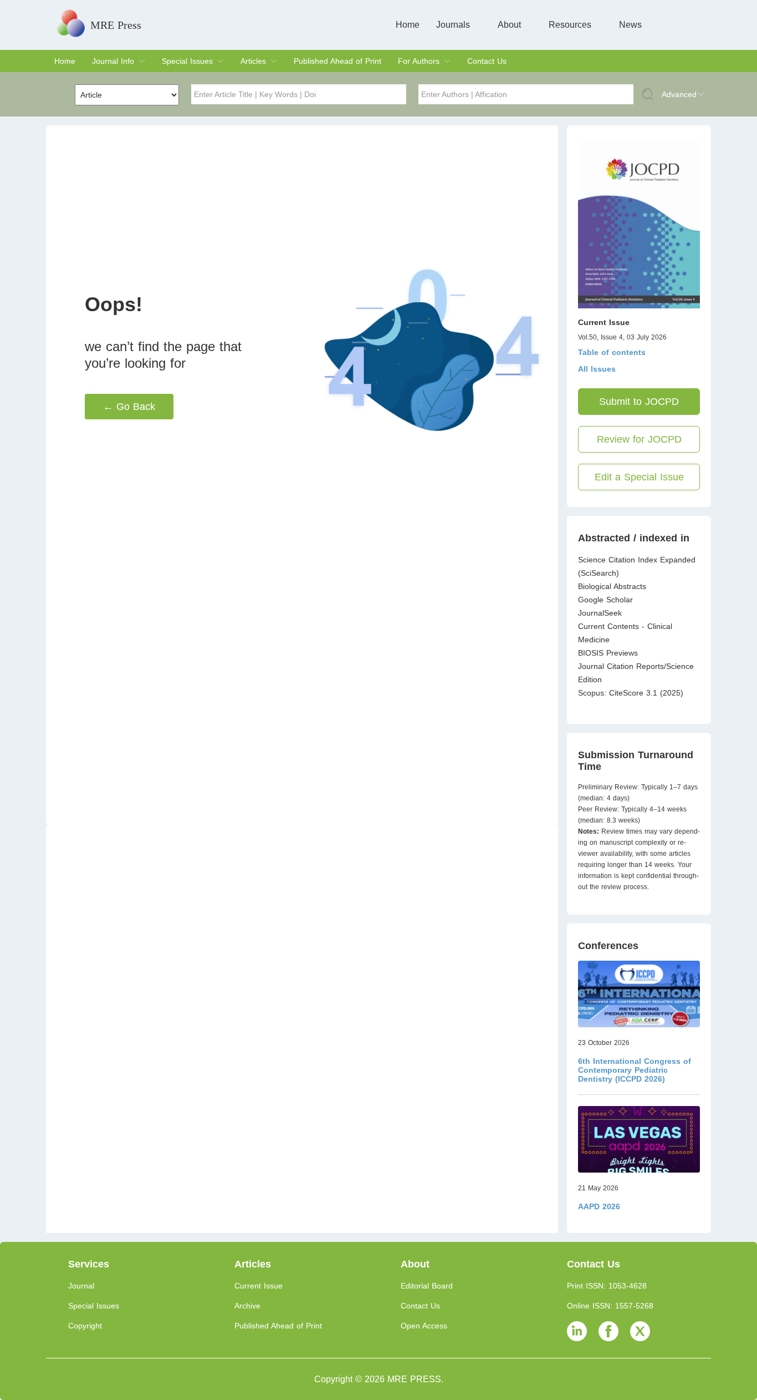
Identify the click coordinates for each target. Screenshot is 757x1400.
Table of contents (612, 352)
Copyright (85, 1325)
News (630, 24)
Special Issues (187, 61)
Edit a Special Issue (639, 477)
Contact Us (487, 61)
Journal (81, 1285)
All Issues (597, 368)
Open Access (424, 1325)
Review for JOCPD (639, 439)
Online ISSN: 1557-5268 (610, 1305)
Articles (253, 61)
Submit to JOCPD (639, 401)
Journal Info (113, 61)
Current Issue (258, 1285)
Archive (247, 1305)
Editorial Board (427, 1285)
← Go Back (129, 406)
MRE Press (115, 25)
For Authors (418, 61)
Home (408, 24)
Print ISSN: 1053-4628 (607, 1285)
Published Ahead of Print (337, 61)
